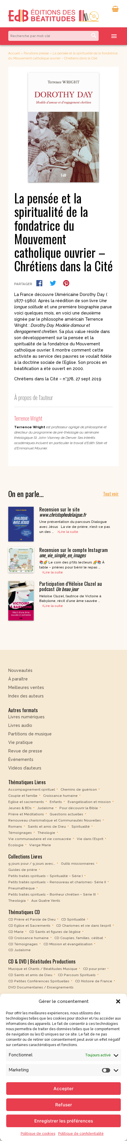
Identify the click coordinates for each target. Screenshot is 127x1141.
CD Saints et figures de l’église (55, 931)
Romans (15, 826)
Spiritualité (80, 826)
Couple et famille (23, 796)
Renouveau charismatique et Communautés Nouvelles (54, 820)
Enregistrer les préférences (63, 1121)
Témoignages (20, 833)
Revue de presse (25, 751)
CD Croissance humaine (28, 938)
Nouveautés (20, 670)
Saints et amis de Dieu (47, 826)
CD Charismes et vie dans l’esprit (83, 925)
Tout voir (111, 493)
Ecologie (16, 845)
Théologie (46, 833)
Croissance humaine (60, 796)
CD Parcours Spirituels (77, 975)
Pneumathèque (21, 888)
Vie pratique (20, 742)
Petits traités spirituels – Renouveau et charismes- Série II (57, 882)
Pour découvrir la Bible (78, 808)
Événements (20, 759)
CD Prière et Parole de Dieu (32, 919)
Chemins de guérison (79, 789)
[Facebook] (39, 283)
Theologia (17, 901)
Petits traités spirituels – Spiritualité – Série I (45, 876)
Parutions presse (36, 53)
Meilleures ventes (26, 687)
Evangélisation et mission (89, 802)
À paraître (18, 679)
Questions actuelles (66, 814)
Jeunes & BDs (20, 808)
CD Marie (16, 931)
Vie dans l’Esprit (90, 839)
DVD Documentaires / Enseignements (41, 987)
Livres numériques (26, 717)
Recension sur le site (62, 512)
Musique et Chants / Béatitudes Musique (42, 969)
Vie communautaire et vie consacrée (39, 839)
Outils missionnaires (78, 863)
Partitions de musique (30, 734)
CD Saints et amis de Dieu (30, 975)
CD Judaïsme (19, 950)
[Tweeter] (53, 283)
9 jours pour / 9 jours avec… (31, 863)
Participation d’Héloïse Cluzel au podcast (70, 586)
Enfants (56, 802)
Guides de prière (22, 870)
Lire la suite (68, 532)
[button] (118, 1001)
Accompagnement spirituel (31, 789)
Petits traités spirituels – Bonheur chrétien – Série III (52, 894)
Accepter (63, 1088)
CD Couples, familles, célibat (78, 938)
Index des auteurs (26, 696)
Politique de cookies (38, 1134)
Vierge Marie (40, 845)
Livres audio (20, 725)
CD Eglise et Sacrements (29, 925)
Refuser (63, 1104)
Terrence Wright (28, 418)
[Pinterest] (66, 283)
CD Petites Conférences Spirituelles (38, 981)
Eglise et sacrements (26, 802)
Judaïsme (45, 808)
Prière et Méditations (26, 814)
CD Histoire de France (93, 981)
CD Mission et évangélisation (67, 944)
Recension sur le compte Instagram (73, 552)
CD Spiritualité (73, 919)
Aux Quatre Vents (45, 901)
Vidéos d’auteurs (24, 768)
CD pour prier (94, 969)
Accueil (14, 53)
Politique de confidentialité (81, 1134)
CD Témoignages (23, 944)
